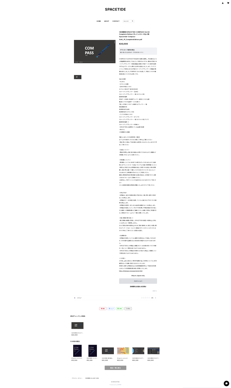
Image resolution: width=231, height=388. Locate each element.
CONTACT (116, 21)
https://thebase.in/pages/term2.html (130, 271)
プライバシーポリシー (77, 378)
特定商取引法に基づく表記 (92, 378)
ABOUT (106, 21)
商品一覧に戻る (115, 368)
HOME (99, 21)
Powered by (113, 384)
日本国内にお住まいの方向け (138, 286)
